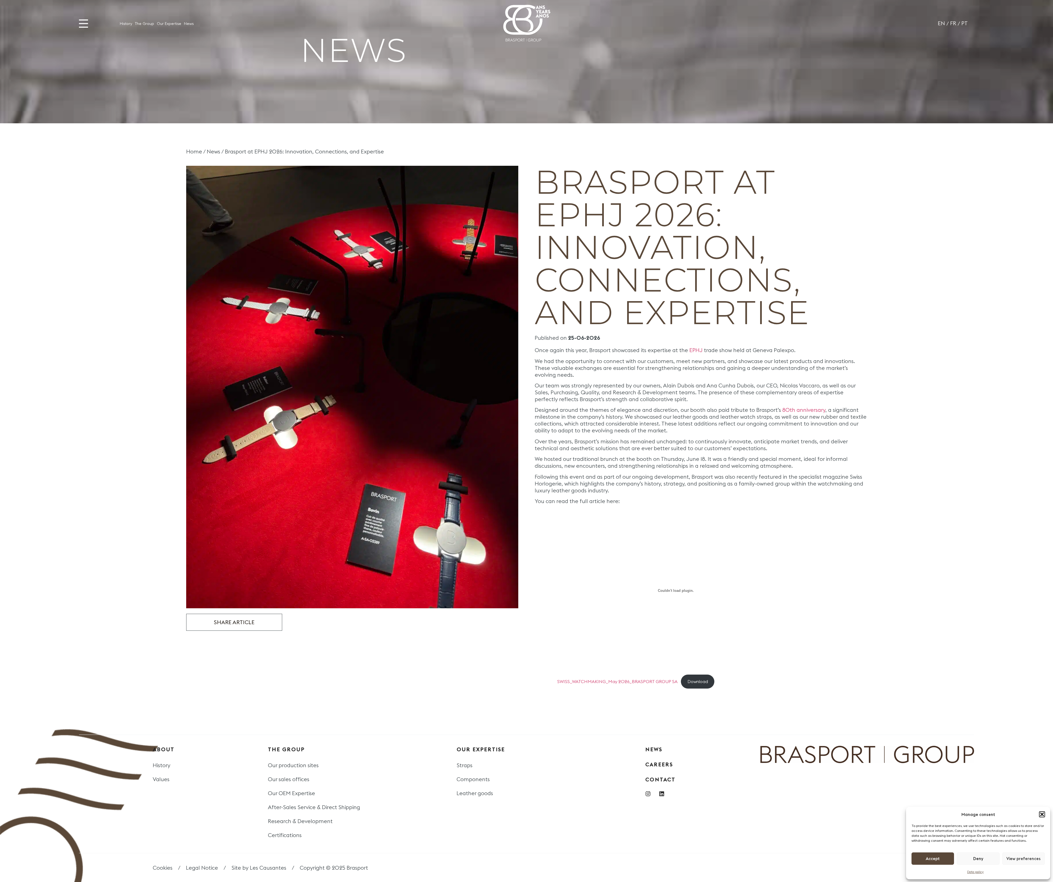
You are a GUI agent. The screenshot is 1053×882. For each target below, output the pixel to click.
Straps (464, 765)
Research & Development (300, 821)
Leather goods (475, 793)
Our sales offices (288, 779)
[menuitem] (941, 23)
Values (161, 779)
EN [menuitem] (941, 23)
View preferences (1023, 858)
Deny (978, 858)
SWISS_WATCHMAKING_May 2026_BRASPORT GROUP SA (617, 681)
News (189, 23)
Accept (933, 858)
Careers (659, 764)
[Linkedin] (661, 794)
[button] (1042, 814)
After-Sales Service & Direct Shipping (314, 807)
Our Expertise (169, 23)
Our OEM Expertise (291, 793)
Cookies (162, 867)
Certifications (285, 835)
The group (286, 749)
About (163, 749)
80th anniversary (803, 409)
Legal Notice (202, 867)
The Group (144, 23)
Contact (660, 779)
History (126, 23)
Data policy (975, 872)
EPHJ (696, 350)
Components (473, 779)
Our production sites (293, 765)
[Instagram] (648, 794)
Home (194, 151)
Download (697, 681)
